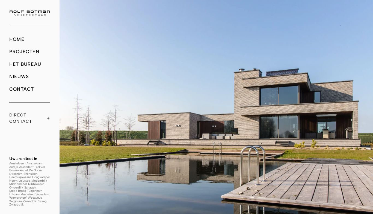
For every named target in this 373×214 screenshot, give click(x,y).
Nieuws (19, 76)
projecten (24, 51)
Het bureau (25, 64)
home (16, 39)
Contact (21, 89)
